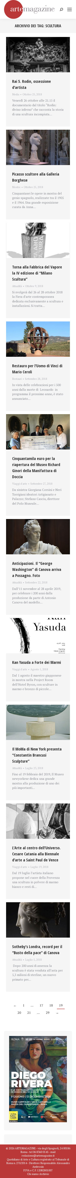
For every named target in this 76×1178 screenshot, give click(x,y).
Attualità (17, 286)
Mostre (16, 187)
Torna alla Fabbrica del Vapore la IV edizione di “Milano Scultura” (37, 273)
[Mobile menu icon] (69, 9)
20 (19, 1012)
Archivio (44, 1174)
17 (41, 1005)
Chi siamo (33, 1174)
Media (15, 94)
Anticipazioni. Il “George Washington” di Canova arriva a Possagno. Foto (36, 569)
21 (29, 1012)
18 (51, 1005)
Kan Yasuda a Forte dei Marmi (36, 662)
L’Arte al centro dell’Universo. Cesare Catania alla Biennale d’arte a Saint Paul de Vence (36, 854)
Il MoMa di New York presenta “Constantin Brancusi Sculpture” (37, 755)
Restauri (17, 379)
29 (47, 1012)
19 (61, 1005)
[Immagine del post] (38, 54)
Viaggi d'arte (19, 483)
